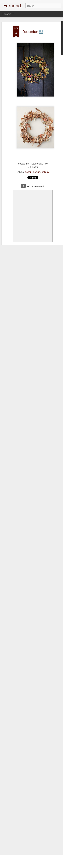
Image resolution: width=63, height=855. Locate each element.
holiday (45, 172)
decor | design (32, 172)
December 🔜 (33, 31)
